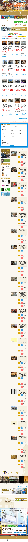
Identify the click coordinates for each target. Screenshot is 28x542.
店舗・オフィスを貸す (16, 537)
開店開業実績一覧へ (22, 486)
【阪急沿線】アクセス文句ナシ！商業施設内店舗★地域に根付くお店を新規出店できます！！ (23, 424)
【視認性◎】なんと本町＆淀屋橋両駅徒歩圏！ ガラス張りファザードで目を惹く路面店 (23, 215)
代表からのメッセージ (16, 517)
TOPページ (4, 510)
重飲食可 (12, 130)
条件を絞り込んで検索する (23, 36)
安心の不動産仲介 (22, 510)
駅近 (3, 133)
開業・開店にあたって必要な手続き (7, 175)
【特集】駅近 (3, 518)
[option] (14, 5)
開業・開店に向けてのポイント (7, 172)
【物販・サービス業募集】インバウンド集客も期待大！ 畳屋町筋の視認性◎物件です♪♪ (23, 341)
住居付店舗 (12, 136)
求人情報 (21, 512)
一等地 (20, 133)
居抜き (20, 130)
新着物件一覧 (4, 513)
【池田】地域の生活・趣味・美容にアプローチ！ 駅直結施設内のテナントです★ (23, 409)
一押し (4, 130)
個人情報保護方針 (22, 523)
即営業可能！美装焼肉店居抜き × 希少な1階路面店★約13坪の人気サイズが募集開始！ (23, 359)
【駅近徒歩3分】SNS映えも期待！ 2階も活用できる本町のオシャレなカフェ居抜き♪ (23, 231)
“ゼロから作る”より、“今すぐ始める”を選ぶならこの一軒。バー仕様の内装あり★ (23, 438)
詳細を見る (4, 56)
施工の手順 (10, 512)
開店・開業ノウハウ (11, 510)
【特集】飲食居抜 (4, 515)
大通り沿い (12, 133)
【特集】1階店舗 (4, 517)
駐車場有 (4, 136)
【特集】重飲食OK (4, 516)
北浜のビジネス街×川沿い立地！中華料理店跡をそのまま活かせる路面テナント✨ (23, 263)
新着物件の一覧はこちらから (23, 118)
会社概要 (15, 516)
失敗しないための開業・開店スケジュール (7, 166)
